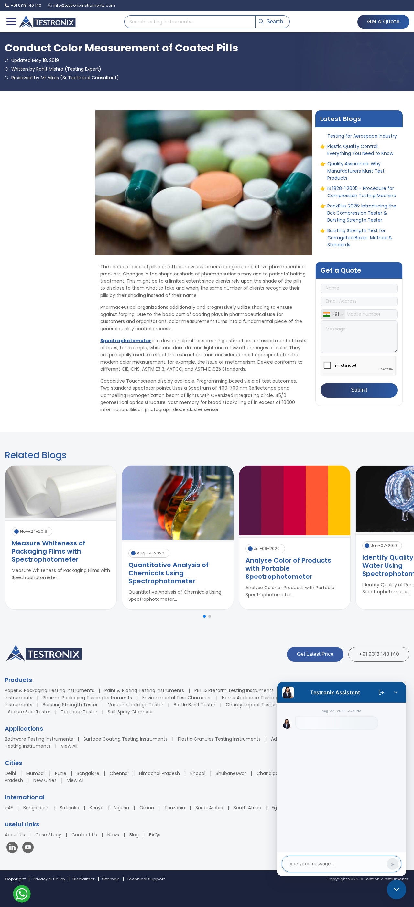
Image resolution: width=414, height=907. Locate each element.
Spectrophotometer (125, 340)
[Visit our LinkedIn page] (13, 848)
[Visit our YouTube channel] (28, 848)
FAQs (154, 835)
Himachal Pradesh (159, 773)
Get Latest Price (315, 654)
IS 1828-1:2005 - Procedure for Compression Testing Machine (361, 176)
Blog (134, 835)
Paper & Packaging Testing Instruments (49, 690)
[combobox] (333, 314)
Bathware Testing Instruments (39, 739)
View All (69, 746)
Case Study (48, 835)
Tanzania (174, 807)
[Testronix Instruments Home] (47, 21)
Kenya (97, 807)
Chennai (119, 773)
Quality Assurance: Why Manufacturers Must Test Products (356, 154)
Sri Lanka (69, 807)
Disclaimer (83, 879)
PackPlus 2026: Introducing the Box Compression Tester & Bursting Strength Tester (361, 196)
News (113, 835)
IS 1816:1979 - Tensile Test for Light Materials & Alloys (359, 242)
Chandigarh (269, 773)
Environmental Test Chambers (177, 697)
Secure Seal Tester (29, 712)
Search (275, 21)
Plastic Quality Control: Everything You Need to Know (360, 133)
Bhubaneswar (231, 773)
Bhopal (197, 773)
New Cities (45, 780)
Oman (146, 807)
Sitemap (111, 879)
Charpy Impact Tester (251, 704)
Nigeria (121, 807)
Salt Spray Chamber (130, 712)
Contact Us (84, 835)
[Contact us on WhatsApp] (22, 895)
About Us (15, 835)
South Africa (247, 807)
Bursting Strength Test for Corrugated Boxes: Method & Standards (359, 221)
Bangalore (88, 773)
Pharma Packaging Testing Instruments (87, 697)
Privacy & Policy (49, 879)
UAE (9, 807)
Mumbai (35, 773)
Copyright (15, 879)
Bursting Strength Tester (70, 704)
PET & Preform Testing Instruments (234, 690)
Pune (60, 773)
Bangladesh (36, 807)
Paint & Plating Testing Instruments (144, 690)
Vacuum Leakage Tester (135, 704)
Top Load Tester (79, 712)
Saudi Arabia (209, 807)
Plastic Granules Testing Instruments (219, 739)
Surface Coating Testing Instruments (125, 739)
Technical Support (146, 879)
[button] (204, 616)
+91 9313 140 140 (378, 654)
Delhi (10, 773)
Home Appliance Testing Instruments (264, 697)
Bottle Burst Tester (194, 704)
